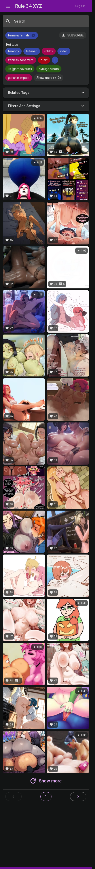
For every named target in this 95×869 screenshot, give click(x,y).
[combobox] (50, 23)
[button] (46, 92)
